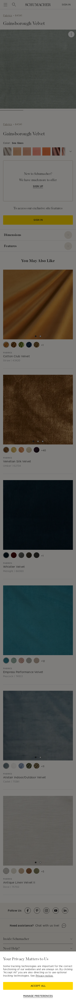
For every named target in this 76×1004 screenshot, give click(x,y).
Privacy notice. (44, 975)
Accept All (38, 985)
